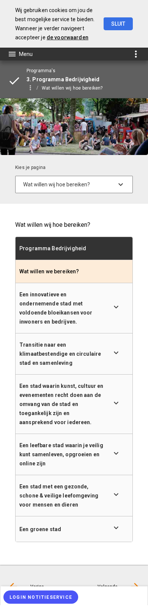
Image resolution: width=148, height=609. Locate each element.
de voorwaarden (67, 37)
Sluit (118, 24)
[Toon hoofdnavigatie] (20, 54)
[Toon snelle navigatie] (135, 53)
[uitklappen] (116, 306)
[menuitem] (76, 87)
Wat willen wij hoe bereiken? (72, 88)
